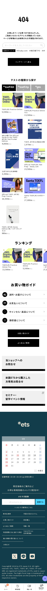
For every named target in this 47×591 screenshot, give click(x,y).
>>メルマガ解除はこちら (23, 507)
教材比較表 (7, 514)
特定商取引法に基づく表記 (12, 532)
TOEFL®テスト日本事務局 (28, 532)
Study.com (23, 50)
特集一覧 (27, 526)
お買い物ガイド (23, 333)
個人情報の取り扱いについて (13, 538)
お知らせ (6, 545)
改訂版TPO (35, 50)
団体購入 (27, 520)
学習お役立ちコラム (30, 514)
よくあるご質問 (24, 343)
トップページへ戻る (23, 62)
